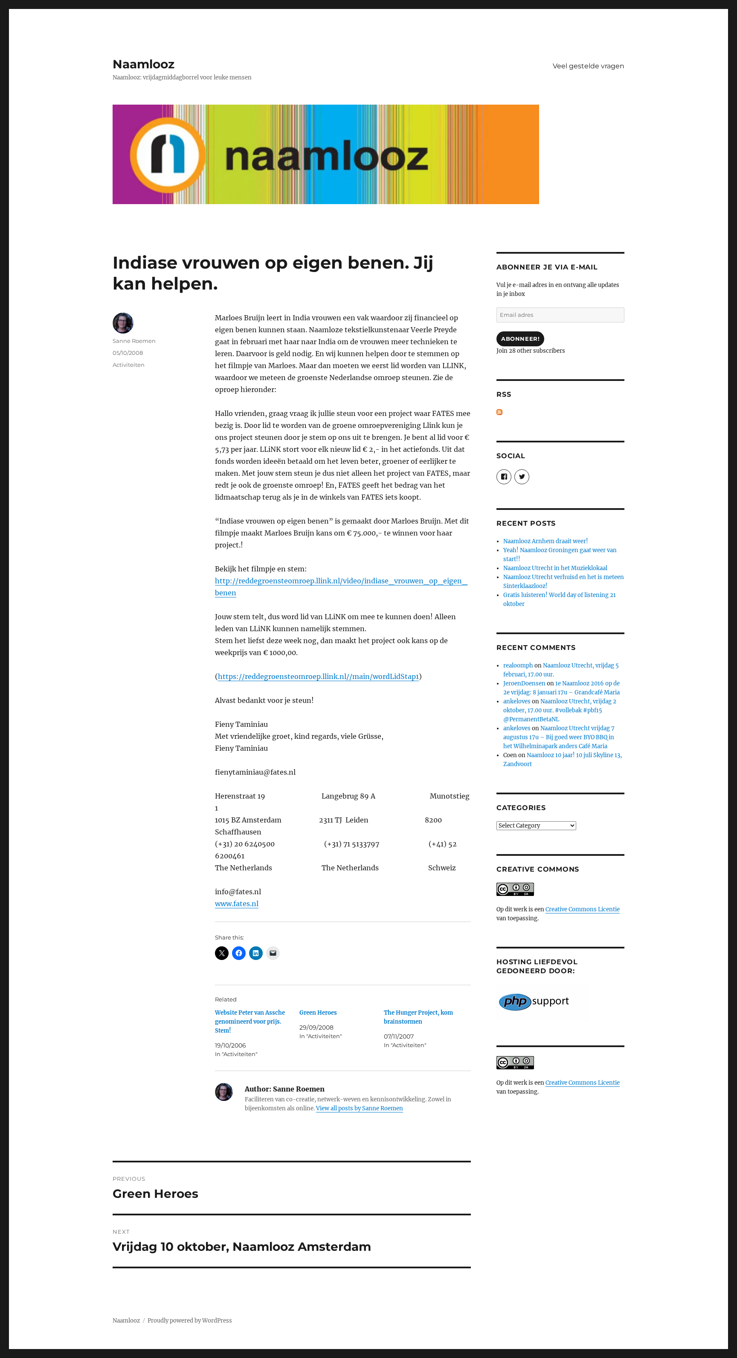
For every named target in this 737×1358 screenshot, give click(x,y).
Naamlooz (143, 64)
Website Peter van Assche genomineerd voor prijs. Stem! (250, 1021)
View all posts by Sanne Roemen (359, 1108)
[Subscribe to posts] (499, 412)
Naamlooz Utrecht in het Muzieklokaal (555, 568)
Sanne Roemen (134, 340)
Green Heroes (318, 1012)
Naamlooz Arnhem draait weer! (545, 541)
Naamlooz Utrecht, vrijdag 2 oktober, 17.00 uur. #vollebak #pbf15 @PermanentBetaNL (559, 710)
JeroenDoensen (524, 683)
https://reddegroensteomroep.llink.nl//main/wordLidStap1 (318, 676)
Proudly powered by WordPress (190, 1320)
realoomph (518, 665)
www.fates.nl (236, 903)
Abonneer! (520, 338)
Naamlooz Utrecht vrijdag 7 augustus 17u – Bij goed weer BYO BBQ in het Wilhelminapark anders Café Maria (559, 737)
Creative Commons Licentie (582, 909)
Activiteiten (129, 364)
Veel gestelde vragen (588, 66)
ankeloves (517, 701)
